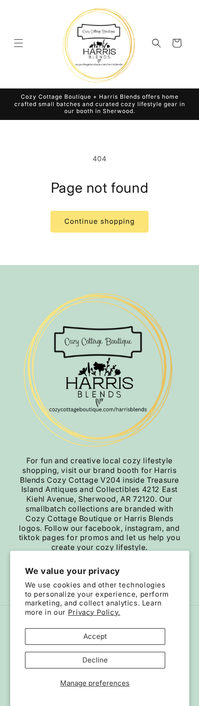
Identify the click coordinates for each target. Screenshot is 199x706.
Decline (95, 660)
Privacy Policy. (94, 612)
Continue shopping (99, 221)
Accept (95, 636)
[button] (18, 43)
